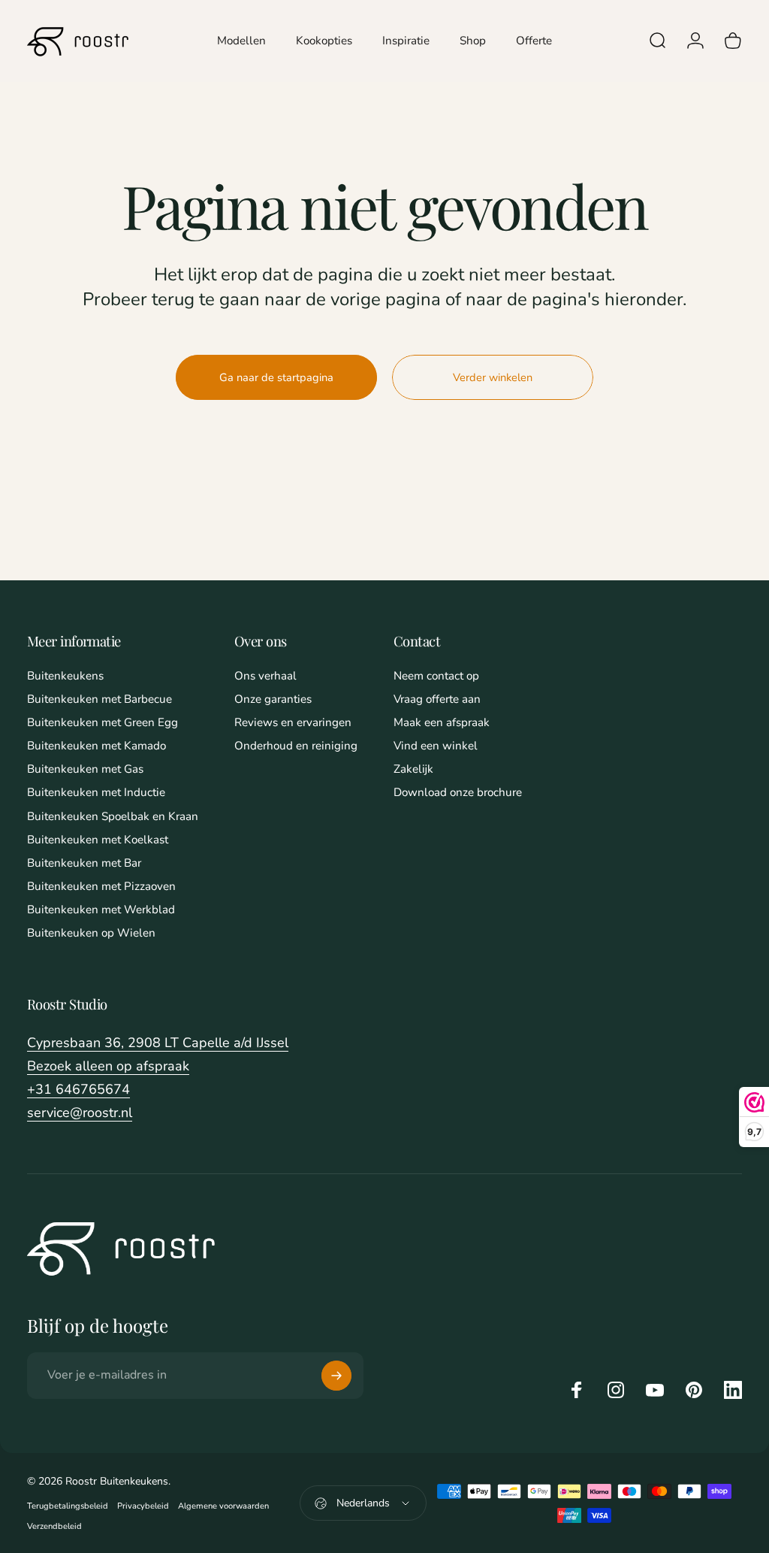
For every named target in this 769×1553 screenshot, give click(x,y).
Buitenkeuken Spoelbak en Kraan (112, 817)
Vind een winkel (436, 746)
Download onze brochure (458, 793)
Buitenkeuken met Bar (84, 863)
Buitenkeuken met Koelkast (97, 840)
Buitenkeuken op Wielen (91, 933)
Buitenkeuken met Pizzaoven (101, 886)
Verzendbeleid (54, 1526)
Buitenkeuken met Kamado (96, 746)
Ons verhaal (265, 676)
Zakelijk (413, 769)
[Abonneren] (336, 1376)
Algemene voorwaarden (223, 1506)
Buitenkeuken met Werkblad (101, 910)
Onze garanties (273, 699)
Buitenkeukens (65, 676)
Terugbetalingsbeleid (67, 1506)
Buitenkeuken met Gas (85, 769)
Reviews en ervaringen (292, 723)
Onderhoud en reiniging (295, 746)
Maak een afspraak (442, 723)
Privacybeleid (143, 1506)
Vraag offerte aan (437, 699)
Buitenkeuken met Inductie (96, 793)
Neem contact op (436, 676)
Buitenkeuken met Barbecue (99, 699)
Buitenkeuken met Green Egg (102, 723)
